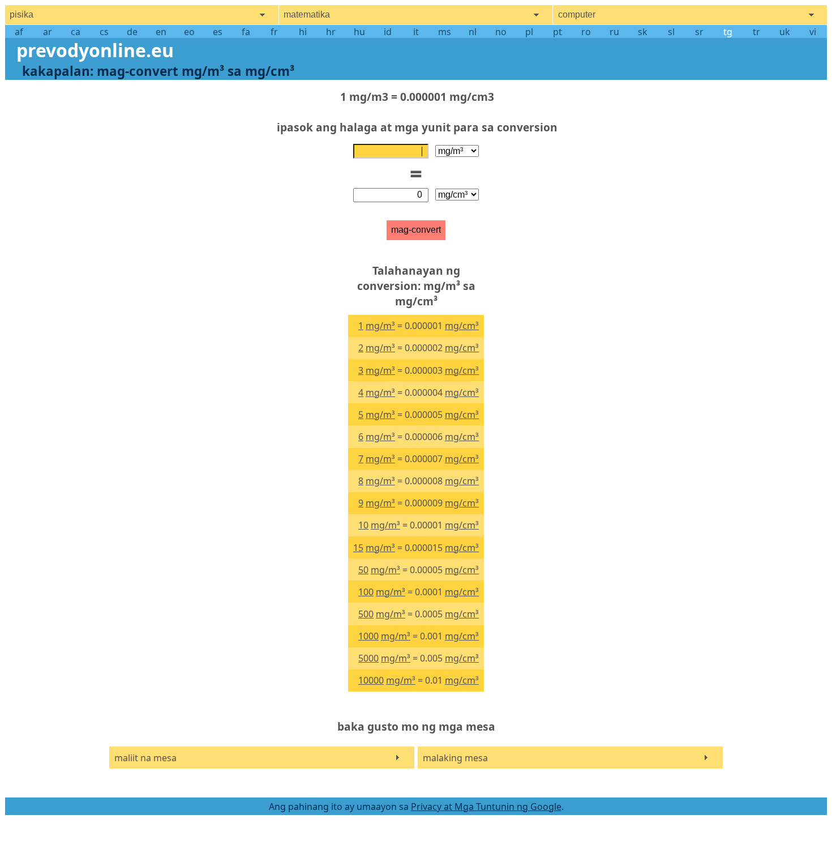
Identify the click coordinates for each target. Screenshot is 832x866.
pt (557, 31)
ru (614, 31)
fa (246, 31)
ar (47, 31)
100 (366, 592)
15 (358, 547)
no (501, 31)
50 (363, 570)
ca (75, 31)
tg (727, 31)
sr (699, 31)
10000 (371, 680)
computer (576, 14)
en (161, 31)
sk (642, 31)
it (416, 31)
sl (671, 31)
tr (756, 31)
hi (303, 31)
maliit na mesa (145, 758)
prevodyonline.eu (95, 50)
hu (359, 31)
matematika (307, 14)
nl (473, 31)
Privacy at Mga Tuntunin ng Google (486, 806)
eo (189, 31)
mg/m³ (380, 325)
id (388, 31)
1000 (368, 636)
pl (529, 31)
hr (331, 31)
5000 (368, 658)
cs (104, 31)
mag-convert (416, 229)
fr (274, 31)
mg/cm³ (462, 325)
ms (444, 31)
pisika (21, 14)
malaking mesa (455, 758)
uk (784, 31)
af (19, 31)
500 (366, 614)
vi (812, 31)
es (217, 31)
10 (363, 525)
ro (586, 31)
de (132, 31)
